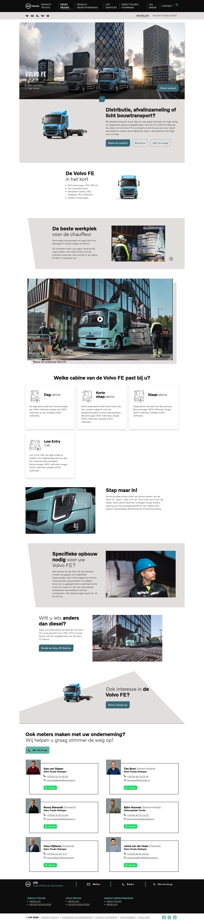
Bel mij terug (40, 750)
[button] (113, 259)
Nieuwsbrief (128, 917)
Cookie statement (106, 917)
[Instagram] (169, 917)
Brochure (140, 143)
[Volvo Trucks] (38, 16)
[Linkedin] (175, 917)
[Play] (100, 319)
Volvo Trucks (64, 6)
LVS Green (153, 6)
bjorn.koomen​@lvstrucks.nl (140, 818)
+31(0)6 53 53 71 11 (57, 854)
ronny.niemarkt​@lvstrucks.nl (61, 818)
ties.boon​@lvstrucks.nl (138, 780)
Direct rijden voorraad (129, 6)
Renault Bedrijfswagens (87, 6)
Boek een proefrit (118, 143)
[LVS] (32, 6)
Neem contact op (117, 704)
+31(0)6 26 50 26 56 (138, 854)
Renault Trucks (46, 6)
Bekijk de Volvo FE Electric (56, 648)
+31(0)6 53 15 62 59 (57, 776)
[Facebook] (164, 917)
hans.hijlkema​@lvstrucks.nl (60, 857)
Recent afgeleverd (165, 15)
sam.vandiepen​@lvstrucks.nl (61, 780)
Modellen (142, 15)
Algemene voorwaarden (77, 917)
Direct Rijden (113, 901)
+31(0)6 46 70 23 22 (138, 815)
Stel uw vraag (160, 143)
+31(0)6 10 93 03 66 (57, 815)
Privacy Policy (50, 917)
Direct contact (168, 88)
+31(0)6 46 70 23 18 (137, 776)
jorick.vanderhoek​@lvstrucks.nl (142, 857)
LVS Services (111, 6)
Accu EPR (144, 917)
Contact (167, 5)
